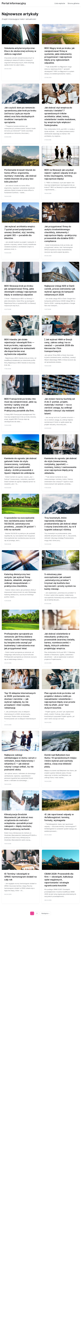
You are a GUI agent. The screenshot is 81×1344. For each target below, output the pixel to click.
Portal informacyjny (14, 3)
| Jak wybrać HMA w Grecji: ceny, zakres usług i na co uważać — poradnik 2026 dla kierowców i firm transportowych (59, 345)
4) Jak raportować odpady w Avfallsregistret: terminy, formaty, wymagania (59, 817)
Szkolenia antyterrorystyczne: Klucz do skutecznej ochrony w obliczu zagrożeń (20, 51)
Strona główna (73, 3)
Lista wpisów (60, 3)
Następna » (45, 913)
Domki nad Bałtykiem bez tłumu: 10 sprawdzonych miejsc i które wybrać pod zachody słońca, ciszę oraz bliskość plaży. (60, 761)
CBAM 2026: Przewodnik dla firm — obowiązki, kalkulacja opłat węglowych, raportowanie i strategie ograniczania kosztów (58, 880)
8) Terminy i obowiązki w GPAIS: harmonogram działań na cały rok (20, 877)
